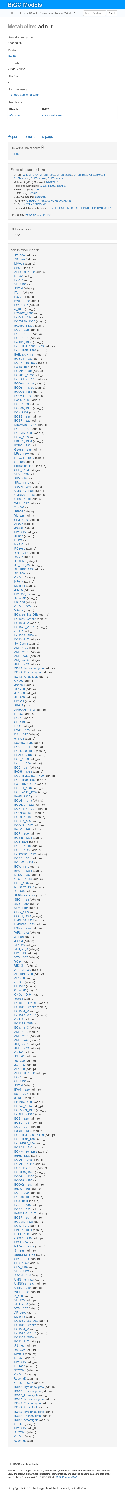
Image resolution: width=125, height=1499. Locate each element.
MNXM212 (52, 182)
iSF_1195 (20, 284)
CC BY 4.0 (44, 214)
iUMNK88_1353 (25, 495)
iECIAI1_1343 (23, 371)
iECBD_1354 (23, 334)
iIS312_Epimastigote (28, 672)
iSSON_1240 (23, 486)
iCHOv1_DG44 (24, 606)
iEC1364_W (22, 623)
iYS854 (19, 610)
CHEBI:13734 (30, 174)
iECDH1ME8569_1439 (29, 346)
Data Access (46, 13)
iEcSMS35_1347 (25, 424)
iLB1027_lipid (23, 594)
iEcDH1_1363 (23, 342)
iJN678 (19, 528)
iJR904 (19, 511)
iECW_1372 (22, 437)
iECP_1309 (22, 404)
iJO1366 (20, 255)
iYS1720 (20, 689)
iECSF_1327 (22, 420)
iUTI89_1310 (23, 499)
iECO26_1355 (23, 391)
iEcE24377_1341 (25, 354)
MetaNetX (30, 214)
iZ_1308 (19, 507)
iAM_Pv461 (22, 652)
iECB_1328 (22, 329)
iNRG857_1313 (24, 457)
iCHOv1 (19, 577)
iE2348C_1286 (24, 313)
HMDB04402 (88, 208)
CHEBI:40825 (21, 178)
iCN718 (19, 631)
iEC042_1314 (23, 317)
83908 (43, 185)
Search (112, 13)
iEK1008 (20, 602)
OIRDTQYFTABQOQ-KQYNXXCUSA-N (48, 200)
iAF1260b (20, 573)
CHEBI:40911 (55, 178)
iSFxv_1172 (22, 482)
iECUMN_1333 (24, 433)
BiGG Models (25, 4)
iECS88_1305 (23, 408)
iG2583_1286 (23, 449)
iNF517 (19, 581)
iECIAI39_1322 (24, 375)
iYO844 (19, 556)
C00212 (40, 189)
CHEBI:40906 (38, 178)
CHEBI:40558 (97, 174)
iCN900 (19, 680)
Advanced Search (29, 13)
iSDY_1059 (21, 474)
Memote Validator (64, 13)
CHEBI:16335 (47, 174)
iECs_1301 (21, 412)
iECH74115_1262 (26, 362)
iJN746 (19, 288)
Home (14, 13)
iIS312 (12, 55)
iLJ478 (18, 540)
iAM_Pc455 (22, 660)
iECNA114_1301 (25, 379)
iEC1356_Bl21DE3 (26, 614)
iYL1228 (19, 515)
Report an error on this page (31, 136)
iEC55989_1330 (25, 321)
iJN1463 (19, 685)
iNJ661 (19, 296)
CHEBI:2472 (81, 174)
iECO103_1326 (24, 383)
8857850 (61, 185)
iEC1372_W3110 (25, 627)
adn (16, 153)
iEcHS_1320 (22, 367)
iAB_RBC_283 (24, 569)
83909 (51, 185)
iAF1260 (20, 259)
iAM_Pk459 (22, 664)
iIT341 (18, 292)
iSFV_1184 (21, 478)
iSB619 (19, 268)
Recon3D (20, 598)
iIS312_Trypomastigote (29, 668)
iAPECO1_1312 (25, 272)
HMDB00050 (57, 208)
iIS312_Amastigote (26, 676)
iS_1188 (19, 461)
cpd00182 (40, 197)
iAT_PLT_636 (23, 565)
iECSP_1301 (23, 428)
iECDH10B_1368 (25, 350)
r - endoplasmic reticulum (24, 94)
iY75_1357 (21, 552)
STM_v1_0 (21, 519)
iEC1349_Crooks (25, 619)
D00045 (33, 193)
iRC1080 (20, 548)
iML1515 (20, 585)
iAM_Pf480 (21, 647)
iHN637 (19, 544)
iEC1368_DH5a (24, 635)
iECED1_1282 (23, 358)
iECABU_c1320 (24, 325)
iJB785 (19, 590)
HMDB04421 (104, 208)
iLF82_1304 (22, 453)
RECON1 (20, 561)
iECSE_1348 (23, 416)
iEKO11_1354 (23, 441)
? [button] (55, 136)
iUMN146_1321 (24, 490)
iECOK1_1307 (24, 395)
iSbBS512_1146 (25, 466)
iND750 (19, 276)
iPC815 (19, 280)
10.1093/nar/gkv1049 (66, 1477)
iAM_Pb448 (22, 656)
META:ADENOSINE (34, 204)
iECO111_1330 (24, 387)
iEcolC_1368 (22, 400)
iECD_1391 (22, 338)
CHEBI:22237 (64, 174)
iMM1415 (20, 532)
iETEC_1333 (22, 445)
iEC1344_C (22, 639)
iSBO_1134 (22, 470)
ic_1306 (19, 309)
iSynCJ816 (21, 643)
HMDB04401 (72, 208)
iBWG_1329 (22, 301)
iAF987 (19, 523)
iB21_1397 (21, 305)
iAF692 (19, 536)
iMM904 (19, 263)
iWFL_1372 (22, 503)
